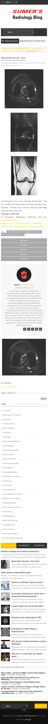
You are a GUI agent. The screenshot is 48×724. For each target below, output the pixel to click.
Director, (5, 227)
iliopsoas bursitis (8, 529)
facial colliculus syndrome (11, 507)
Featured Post (23, 545)
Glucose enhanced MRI (10, 450)
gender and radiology (10, 520)
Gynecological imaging (10, 463)
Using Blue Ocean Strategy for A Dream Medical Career (20, 682)
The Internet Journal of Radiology (28, 223)
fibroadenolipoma (9, 516)
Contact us (42, 706)
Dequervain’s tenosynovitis (12, 415)
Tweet (25, 240)
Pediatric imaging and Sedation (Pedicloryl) (20, 551)
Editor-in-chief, (7, 223)
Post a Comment (10, 387)
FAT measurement (9, 424)
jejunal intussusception (10, 534)
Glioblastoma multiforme (11, 441)
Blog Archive (39, 545)
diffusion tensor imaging (11, 498)
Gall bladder (7, 437)
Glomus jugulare (8, 446)
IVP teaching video (9, 490)
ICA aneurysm (7, 481)
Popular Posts (8, 545)
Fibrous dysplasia (9, 428)
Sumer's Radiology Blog (26, 716)
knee (10, 48)
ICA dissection (7, 485)
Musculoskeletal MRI (22, 48)
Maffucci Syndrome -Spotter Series (27, 582)
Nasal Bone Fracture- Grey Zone (25, 561)
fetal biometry (7, 512)
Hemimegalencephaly (10, 472)
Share (25, 245)
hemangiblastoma (9, 525)
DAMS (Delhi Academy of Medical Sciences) (27, 227)
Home (4, 48)
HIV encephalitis (8, 468)
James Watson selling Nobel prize (15, 573)
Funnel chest (7, 432)
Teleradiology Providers (11, 220)
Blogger (28, 719)
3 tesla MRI (6, 410)
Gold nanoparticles (9, 459)
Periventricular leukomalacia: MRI (26, 617)
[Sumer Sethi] (24, 329)
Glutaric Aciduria (8, 454)
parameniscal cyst (18, 51)
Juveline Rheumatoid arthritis (12, 494)
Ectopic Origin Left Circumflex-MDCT (27, 606)
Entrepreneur (7, 419)
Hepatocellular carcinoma (11, 476)
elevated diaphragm (9, 503)
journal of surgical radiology (12, 538)
